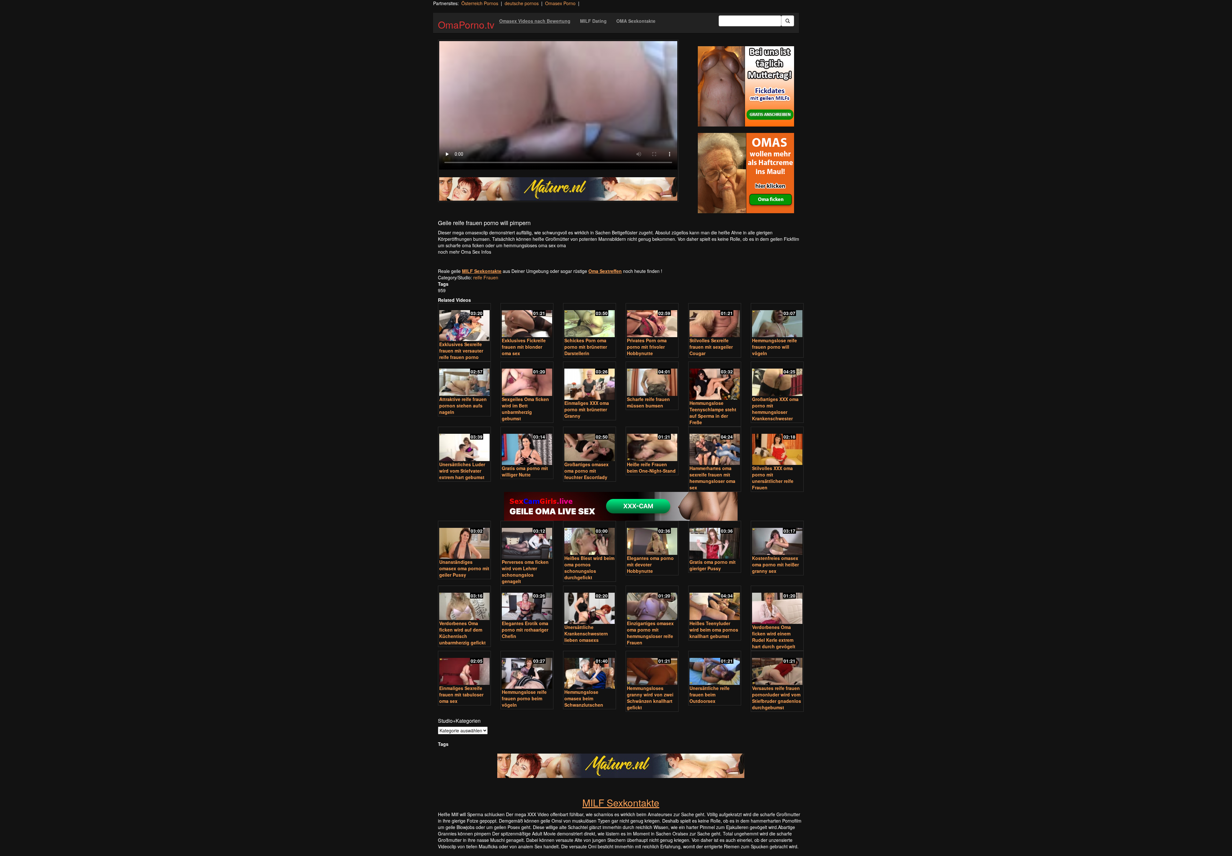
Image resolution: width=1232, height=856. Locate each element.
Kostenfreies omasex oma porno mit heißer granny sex (775, 564)
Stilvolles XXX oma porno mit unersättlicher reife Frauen (772, 478)
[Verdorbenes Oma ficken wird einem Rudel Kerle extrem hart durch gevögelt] (777, 605)
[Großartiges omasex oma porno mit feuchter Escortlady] (589, 444)
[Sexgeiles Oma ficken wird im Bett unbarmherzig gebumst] (527, 379)
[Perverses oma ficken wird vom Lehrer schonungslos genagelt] (527, 540)
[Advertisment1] (746, 86)
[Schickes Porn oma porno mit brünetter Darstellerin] (589, 320)
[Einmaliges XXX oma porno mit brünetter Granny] (589, 381)
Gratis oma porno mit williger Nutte (525, 471)
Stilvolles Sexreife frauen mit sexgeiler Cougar (711, 346)
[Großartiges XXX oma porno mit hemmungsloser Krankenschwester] (777, 379)
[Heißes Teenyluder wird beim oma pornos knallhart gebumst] (714, 603)
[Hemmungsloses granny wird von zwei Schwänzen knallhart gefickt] (652, 668)
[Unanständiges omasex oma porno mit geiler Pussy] (464, 540)
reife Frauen (485, 277)
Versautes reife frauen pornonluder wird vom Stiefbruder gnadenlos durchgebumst (776, 698)
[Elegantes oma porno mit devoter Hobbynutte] (652, 538)
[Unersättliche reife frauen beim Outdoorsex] (714, 668)
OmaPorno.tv (466, 24)
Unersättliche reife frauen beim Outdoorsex (709, 694)
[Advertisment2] (746, 173)
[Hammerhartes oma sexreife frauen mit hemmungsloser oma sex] (714, 446)
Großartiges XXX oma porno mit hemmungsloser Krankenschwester (775, 409)
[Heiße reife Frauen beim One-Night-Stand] (652, 444)
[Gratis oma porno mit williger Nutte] (527, 446)
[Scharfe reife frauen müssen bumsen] (652, 379)
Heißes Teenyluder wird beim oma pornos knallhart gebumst (713, 629)
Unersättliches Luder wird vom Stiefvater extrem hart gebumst (462, 470)
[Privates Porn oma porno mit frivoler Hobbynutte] (652, 320)
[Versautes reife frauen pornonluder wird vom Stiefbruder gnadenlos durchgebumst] (777, 668)
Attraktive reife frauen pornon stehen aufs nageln (463, 405)
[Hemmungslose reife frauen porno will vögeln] (777, 320)
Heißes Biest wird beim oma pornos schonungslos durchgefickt (589, 568)
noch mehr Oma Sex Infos (464, 252)
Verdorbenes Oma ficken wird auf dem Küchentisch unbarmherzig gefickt (462, 633)
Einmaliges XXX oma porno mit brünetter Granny (586, 409)
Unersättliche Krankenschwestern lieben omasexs (586, 633)
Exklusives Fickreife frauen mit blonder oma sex (524, 346)
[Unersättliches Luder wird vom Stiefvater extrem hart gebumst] (464, 444)
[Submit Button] (787, 20)
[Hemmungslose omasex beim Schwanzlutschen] (589, 670)
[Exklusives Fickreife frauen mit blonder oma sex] (527, 320)
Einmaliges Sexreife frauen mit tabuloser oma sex (461, 694)
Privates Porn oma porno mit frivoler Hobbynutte (647, 346)
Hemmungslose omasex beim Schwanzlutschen (583, 698)
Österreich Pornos (479, 3)
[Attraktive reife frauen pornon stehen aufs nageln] (464, 379)
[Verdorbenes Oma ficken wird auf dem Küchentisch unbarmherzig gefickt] (464, 603)
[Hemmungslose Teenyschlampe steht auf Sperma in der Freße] (714, 381)
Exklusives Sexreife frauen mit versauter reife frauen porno (461, 350)
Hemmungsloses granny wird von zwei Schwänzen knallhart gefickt (650, 698)
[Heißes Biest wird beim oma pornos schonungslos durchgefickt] (589, 538)
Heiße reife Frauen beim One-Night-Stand (651, 467)
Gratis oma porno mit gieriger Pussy (712, 565)
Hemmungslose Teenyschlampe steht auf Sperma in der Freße (712, 412)
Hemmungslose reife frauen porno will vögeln (774, 346)
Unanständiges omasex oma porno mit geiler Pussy (464, 568)
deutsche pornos (522, 3)
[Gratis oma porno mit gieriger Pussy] (714, 540)
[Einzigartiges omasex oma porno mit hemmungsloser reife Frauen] (652, 603)
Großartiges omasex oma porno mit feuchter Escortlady (586, 470)
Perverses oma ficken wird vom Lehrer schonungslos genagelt (525, 571)
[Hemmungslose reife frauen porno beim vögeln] (527, 670)
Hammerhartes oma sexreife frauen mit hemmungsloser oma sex (712, 478)
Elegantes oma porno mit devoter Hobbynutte (650, 564)
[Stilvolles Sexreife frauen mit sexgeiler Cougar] (714, 320)
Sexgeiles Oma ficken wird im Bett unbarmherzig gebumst (525, 409)
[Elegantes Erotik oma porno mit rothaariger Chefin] (527, 603)
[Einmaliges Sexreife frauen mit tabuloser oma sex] (464, 668)
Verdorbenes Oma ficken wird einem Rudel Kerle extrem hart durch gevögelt (773, 637)
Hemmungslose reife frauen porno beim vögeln (524, 698)
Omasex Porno (560, 3)
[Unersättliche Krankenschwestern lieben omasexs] (589, 605)
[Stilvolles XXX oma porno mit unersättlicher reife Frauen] (777, 446)
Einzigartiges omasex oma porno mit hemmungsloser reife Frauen (650, 633)
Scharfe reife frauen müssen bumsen (648, 402)
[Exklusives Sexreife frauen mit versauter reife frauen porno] (464, 322)
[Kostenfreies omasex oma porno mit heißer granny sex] (777, 538)
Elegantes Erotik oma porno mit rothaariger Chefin (525, 629)
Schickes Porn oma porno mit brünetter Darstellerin (585, 346)
